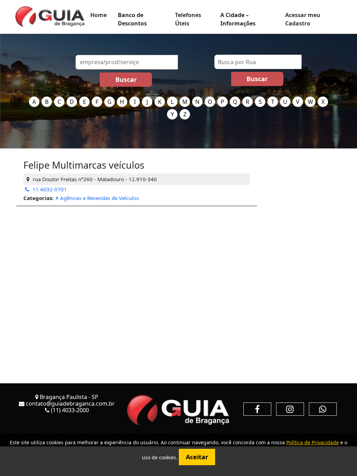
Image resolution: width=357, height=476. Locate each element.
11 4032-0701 (49, 189)
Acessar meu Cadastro (302, 19)
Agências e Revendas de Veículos (99, 197)
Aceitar (197, 457)
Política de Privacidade (312, 442)
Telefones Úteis (188, 19)
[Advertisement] (136, 255)
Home (98, 15)
